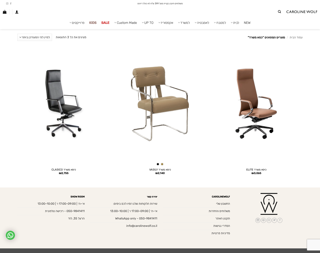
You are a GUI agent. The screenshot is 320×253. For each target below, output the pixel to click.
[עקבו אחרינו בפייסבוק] (11, 3)
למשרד (185, 23)
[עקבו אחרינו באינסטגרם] (7, 3)
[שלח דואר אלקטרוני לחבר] (268, 220)
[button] (279, 11)
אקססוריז (167, 23)
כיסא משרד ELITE (256, 169)
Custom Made (127, 23)
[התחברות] (17, 12)
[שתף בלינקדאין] (257, 220)
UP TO (149, 23)
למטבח (221, 23)
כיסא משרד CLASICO (63, 169)
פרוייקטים (78, 23)
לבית (236, 23)
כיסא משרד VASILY (160, 169)
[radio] (162, 164)
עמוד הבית (296, 37)
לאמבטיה (203, 23)
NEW (247, 23)
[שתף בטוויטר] (274, 220)
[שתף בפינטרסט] (263, 220)
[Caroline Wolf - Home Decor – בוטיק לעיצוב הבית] (301, 12)
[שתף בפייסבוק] (279, 220)
